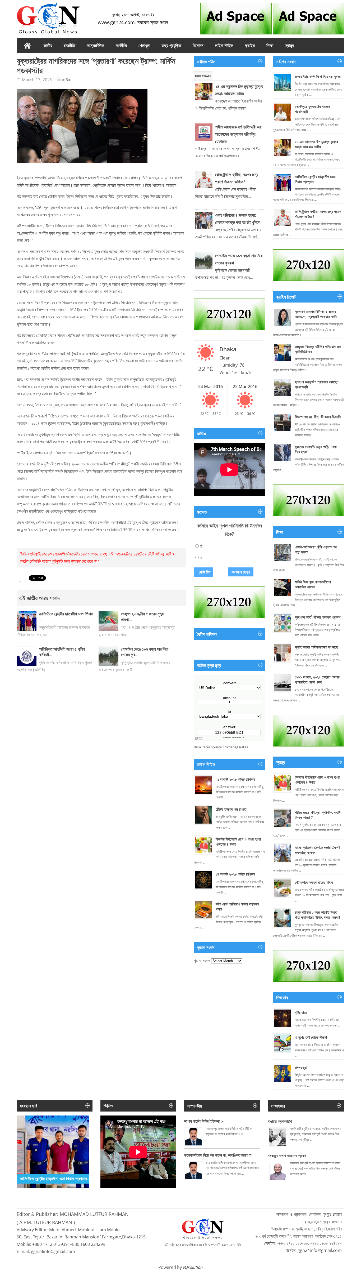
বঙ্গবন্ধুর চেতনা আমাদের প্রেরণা (287, 1155)
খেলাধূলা (144, 45)
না (201, 558)
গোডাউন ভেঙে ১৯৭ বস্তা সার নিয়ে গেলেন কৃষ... (144, 652)
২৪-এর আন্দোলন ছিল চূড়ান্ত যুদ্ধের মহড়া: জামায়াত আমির (316, 144)
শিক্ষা (269, 45)
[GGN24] (48, 18)
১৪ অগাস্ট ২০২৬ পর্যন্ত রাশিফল (235, 874)
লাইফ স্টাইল (224, 45)
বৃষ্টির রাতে (301, 1012)
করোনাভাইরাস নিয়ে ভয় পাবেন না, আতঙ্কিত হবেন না (217, 1155)
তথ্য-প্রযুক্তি (171, 45)
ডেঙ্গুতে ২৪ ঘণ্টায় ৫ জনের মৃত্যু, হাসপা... (143, 617)
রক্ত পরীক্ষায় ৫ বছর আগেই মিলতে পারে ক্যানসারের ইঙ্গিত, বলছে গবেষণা (317, 915)
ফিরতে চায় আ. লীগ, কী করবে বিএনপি (318, 416)
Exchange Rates (235, 747)
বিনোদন (198, 45)
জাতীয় (66, 80)
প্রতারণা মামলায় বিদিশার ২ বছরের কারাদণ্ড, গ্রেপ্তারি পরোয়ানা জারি (316, 314)
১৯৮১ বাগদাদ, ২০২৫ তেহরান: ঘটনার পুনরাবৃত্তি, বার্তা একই (317, 679)
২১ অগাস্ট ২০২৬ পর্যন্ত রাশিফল (235, 779)
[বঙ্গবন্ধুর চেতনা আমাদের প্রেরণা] (277, 1171)
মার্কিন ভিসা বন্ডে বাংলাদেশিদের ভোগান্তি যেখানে (313, 584)
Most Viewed (203, 75)
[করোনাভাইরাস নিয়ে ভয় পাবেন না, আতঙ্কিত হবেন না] (193, 1170)
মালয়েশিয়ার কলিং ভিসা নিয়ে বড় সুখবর (318, 76)
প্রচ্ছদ (27, 45)
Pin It (20, 581)
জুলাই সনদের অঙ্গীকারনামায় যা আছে (316, 647)
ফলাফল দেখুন (241, 572)
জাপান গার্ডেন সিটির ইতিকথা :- (203, 1121)
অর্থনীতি (121, 45)
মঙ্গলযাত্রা (301, 1067)
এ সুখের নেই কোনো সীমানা (311, 1037)
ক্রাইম (250, 45)
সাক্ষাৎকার (278, 1106)
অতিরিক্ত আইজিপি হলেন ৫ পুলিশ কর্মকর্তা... (62, 652)
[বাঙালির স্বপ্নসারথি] (277, 1137)
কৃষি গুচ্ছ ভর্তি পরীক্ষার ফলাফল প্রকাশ (317, 617)
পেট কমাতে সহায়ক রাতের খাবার (314, 882)
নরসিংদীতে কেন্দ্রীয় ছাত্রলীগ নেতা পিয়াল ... (66, 617)
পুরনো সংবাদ (202, 960)
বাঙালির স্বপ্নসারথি (280, 1121)
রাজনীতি (69, 45)
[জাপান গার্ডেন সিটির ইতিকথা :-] (193, 1136)
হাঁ (201, 546)
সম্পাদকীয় (194, 1106)
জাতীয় (48, 45)
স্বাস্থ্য (289, 45)
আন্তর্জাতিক (95, 45)
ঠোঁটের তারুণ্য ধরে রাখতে (231, 809)
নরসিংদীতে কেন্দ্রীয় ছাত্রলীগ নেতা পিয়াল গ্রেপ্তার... (55, 1178)
